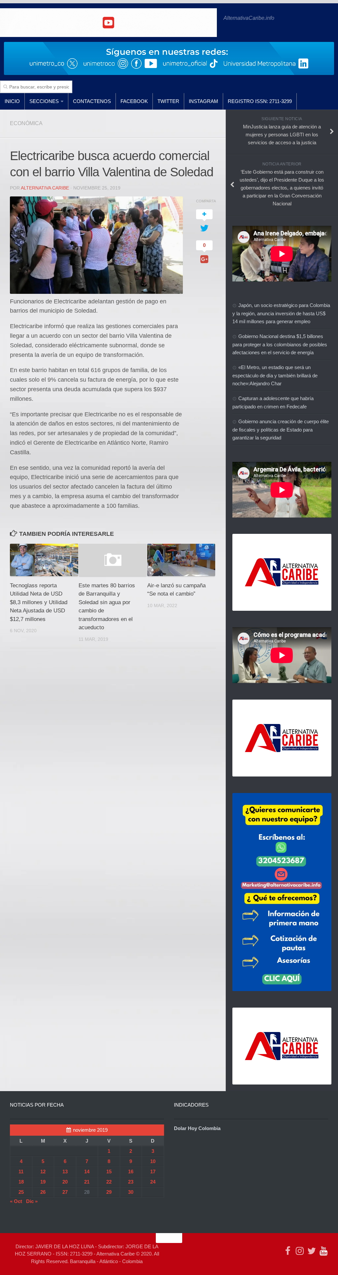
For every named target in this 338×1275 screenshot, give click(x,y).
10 (152, 1161)
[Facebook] (287, 1251)
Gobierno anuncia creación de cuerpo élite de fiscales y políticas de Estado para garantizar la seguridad (280, 429)
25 (21, 1192)
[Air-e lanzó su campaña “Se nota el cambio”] (181, 560)
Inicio (12, 101)
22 (109, 1182)
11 (20, 1171)
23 (130, 1182)
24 (152, 1182)
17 (152, 1171)
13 (65, 1171)
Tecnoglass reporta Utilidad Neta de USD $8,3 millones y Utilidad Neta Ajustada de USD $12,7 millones (38, 602)
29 (109, 1192)
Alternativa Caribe (45, 187)
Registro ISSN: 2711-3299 (260, 101)
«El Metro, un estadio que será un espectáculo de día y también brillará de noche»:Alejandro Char (275, 375)
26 (43, 1192)
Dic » (32, 1201)
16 (130, 1171)
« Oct (16, 1201)
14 (86, 1171)
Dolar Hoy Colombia (197, 1128)
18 (21, 1182)
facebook (134, 101)
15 (109, 1171)
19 (43, 1182)
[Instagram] (299, 1251)
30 (130, 1192)
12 (43, 1171)
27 (65, 1192)
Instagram (203, 101)
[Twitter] (311, 1251)
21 (86, 1182)
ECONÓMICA (26, 123)
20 (65, 1182)
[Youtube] (323, 1251)
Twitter (168, 101)
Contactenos (92, 101)
